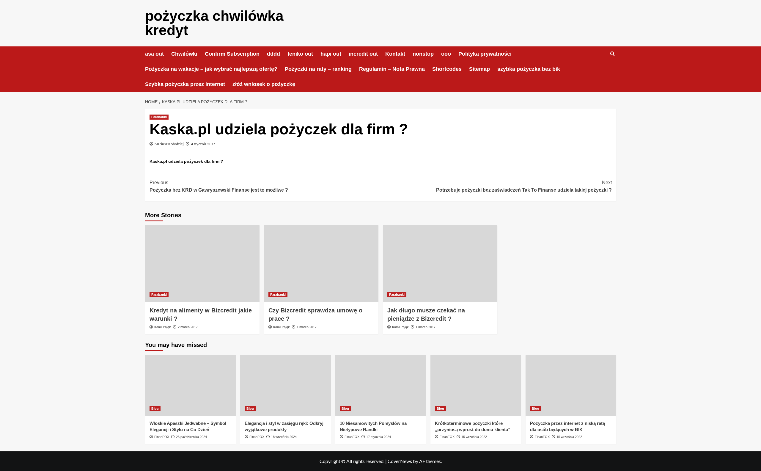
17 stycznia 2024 (378, 437)
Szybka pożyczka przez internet (185, 84)
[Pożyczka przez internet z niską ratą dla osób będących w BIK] (571, 385)
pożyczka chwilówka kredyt (214, 23)
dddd (273, 54)
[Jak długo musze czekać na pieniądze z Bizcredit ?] (440, 263)
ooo (446, 54)
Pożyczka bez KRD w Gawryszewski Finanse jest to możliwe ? (219, 186)
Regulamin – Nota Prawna (392, 69)
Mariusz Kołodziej (169, 144)
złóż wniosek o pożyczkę (263, 84)
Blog (155, 408)
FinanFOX (161, 437)
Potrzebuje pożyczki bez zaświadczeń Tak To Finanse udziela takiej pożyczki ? (524, 186)
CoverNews (400, 461)
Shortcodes (447, 69)
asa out (154, 54)
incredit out (363, 54)
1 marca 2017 (307, 327)
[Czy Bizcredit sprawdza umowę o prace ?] (321, 263)
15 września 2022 (474, 437)
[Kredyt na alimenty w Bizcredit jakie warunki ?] (202, 263)
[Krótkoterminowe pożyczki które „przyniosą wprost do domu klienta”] (475, 385)
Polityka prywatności (485, 54)
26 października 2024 (191, 437)
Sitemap (479, 69)
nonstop (423, 54)
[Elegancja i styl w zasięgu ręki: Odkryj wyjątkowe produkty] (285, 385)
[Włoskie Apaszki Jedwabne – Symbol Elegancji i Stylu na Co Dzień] (190, 385)
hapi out (330, 54)
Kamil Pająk (162, 327)
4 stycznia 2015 (203, 144)
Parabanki (159, 117)
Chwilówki (184, 54)
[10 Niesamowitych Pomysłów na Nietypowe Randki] (380, 385)
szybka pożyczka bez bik (528, 69)
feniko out (300, 54)
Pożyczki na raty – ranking (318, 69)
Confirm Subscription (232, 54)
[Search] (612, 54)
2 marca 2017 (188, 327)
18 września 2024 (284, 437)
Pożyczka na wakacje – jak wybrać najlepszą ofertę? (211, 69)
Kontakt (395, 54)
